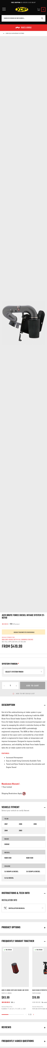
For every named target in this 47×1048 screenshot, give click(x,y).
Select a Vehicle (26, 28)
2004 (6, 830)
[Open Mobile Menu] (4, 9)
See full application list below (14, 642)
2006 (20, 824)
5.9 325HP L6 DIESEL (33, 871)
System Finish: (10, 664)
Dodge (6, 844)
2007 (6, 824)
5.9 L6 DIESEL (9, 878)
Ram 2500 (7, 858)
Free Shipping (15, 2)
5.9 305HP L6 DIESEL (11, 871)
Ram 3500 (29, 858)
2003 (20, 830)
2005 (35, 824)
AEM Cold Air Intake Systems (15, 33)
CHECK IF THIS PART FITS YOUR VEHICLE (24, 632)
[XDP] (22, 9)
